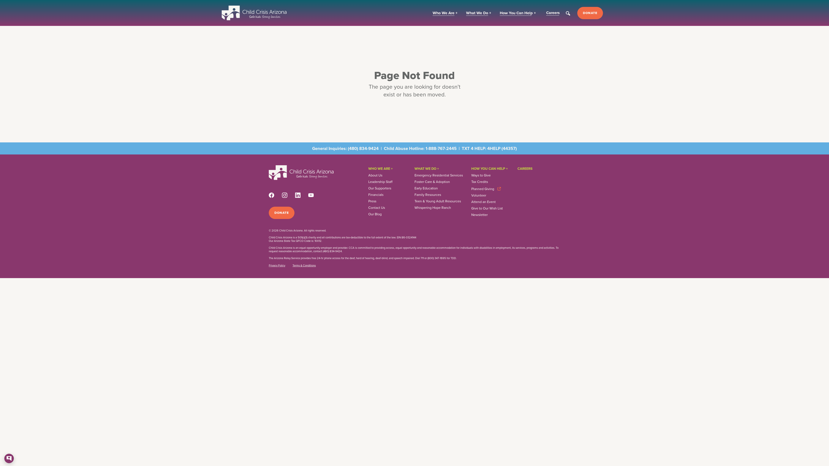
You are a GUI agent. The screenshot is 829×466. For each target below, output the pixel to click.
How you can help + (489, 168)
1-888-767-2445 (441, 148)
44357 (509, 148)
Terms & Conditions (304, 265)
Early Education (426, 188)
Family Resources (427, 195)
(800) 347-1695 (436, 258)
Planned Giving (482, 189)
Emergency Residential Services (438, 175)
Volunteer (478, 195)
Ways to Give (481, 175)
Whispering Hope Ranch (432, 207)
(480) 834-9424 (363, 148)
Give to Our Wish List (487, 208)
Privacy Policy (277, 265)
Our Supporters (379, 188)
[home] (254, 13)
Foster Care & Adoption (432, 182)
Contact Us (376, 207)
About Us (375, 175)
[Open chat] (9, 458)
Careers (525, 168)
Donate (590, 13)
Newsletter (479, 215)
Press (372, 201)
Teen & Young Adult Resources (437, 201)
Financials (375, 195)
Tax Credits (479, 182)
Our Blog (375, 214)
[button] (445, 13)
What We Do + (426, 168)
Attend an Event (483, 202)
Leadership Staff (380, 182)
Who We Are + (380, 168)
